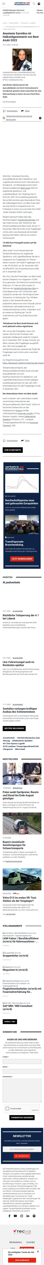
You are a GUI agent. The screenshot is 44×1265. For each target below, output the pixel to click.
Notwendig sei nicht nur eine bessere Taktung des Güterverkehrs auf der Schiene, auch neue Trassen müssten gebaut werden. (21, 718)
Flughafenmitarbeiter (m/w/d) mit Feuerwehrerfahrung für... (22, 990)
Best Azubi (25, 188)
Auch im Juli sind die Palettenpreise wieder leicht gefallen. (20, 509)
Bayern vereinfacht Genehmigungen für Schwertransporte (14, 845)
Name (5, 1067)
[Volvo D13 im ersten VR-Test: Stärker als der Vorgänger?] (22, 879)
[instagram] (21, 1216)
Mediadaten (15, 1242)
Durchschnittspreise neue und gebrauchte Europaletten (21, 502)
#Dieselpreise (17, 788)
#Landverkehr (11, 582)
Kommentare (12, 111)
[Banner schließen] (37, 1251)
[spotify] (34, 1216)
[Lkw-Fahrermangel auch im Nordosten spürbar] (22, 644)
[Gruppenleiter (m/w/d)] (12, 953)
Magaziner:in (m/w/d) (15, 969)
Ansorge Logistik (25, 413)
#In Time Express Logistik (14, 743)
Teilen (27, 111)
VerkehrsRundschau (26, 220)
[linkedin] (28, 1216)
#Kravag (6, 741)
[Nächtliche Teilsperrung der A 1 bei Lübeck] (22, 597)
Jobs (12, 1248)
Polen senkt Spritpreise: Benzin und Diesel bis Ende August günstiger (21, 795)
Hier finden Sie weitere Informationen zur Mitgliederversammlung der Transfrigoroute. (21, 550)
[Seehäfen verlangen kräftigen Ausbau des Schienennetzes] (22, 690)
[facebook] (9, 1216)
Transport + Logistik (28, 23)
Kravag (19, 410)
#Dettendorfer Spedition (22, 741)
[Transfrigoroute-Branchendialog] (22, 524)
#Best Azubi (20, 749)
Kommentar (7, 1077)
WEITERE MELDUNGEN (14, 728)
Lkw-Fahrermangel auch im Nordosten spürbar (18, 664)
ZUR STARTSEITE (12, 450)
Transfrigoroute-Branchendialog (14, 543)
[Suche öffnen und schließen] (33, 4)
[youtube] (15, 1216)
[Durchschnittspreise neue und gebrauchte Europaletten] (22, 483)
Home (5, 23)
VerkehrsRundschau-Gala (25, 288)
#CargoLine (8, 749)
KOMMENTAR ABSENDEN (22, 1117)
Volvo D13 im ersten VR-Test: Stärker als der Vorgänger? (19, 899)
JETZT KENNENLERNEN (22, 559)
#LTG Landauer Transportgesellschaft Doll (20, 746)
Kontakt (31, 1242)
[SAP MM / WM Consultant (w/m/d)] (16, 1003)
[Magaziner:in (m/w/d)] (11, 967)
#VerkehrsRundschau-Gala (28, 738)
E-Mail (5, 1057)
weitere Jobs (9, 1021)
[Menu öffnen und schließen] (4, 3)
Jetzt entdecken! (22, 1260)
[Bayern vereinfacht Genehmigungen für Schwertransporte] (22, 823)
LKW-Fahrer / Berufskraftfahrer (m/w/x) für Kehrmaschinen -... (21, 940)
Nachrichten (14, 23)
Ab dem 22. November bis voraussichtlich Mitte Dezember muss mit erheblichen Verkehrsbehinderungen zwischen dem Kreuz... (20, 625)
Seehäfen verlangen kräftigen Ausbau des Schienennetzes (20, 710)
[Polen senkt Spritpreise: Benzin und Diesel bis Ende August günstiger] (22, 774)
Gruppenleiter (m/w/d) (15, 955)
